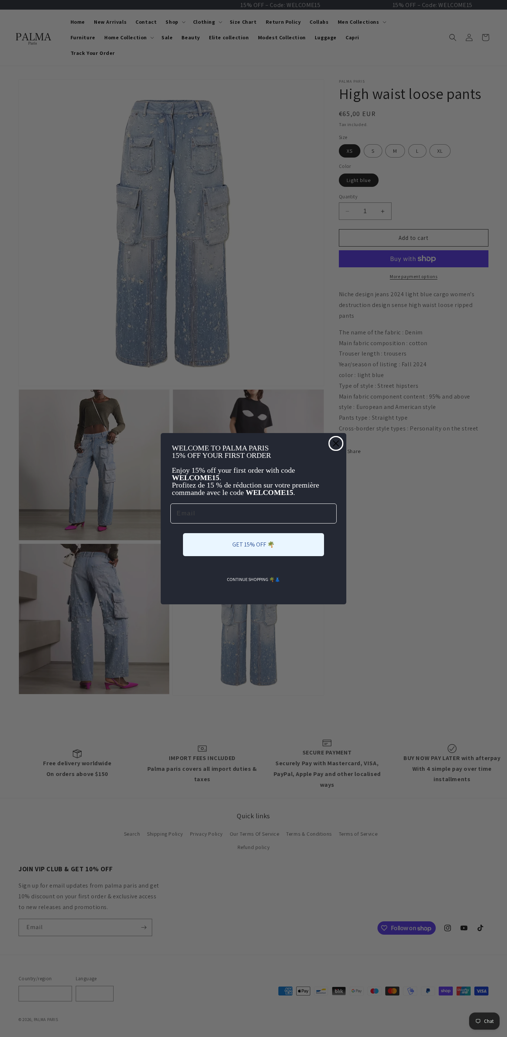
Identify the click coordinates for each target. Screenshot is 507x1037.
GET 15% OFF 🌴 (253, 544)
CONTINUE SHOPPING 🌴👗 (253, 579)
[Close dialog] (336, 443)
